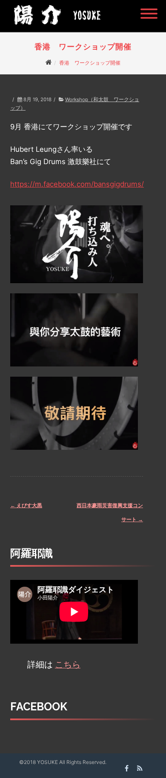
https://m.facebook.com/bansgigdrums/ (77, 184)
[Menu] (149, 8)
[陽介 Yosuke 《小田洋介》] (55, 27)
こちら (67, 664)
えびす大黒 (26, 505)
